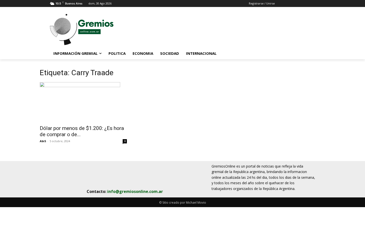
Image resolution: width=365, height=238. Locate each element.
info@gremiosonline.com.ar (135, 191)
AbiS (43, 141)
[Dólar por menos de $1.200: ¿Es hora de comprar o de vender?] (83, 102)
